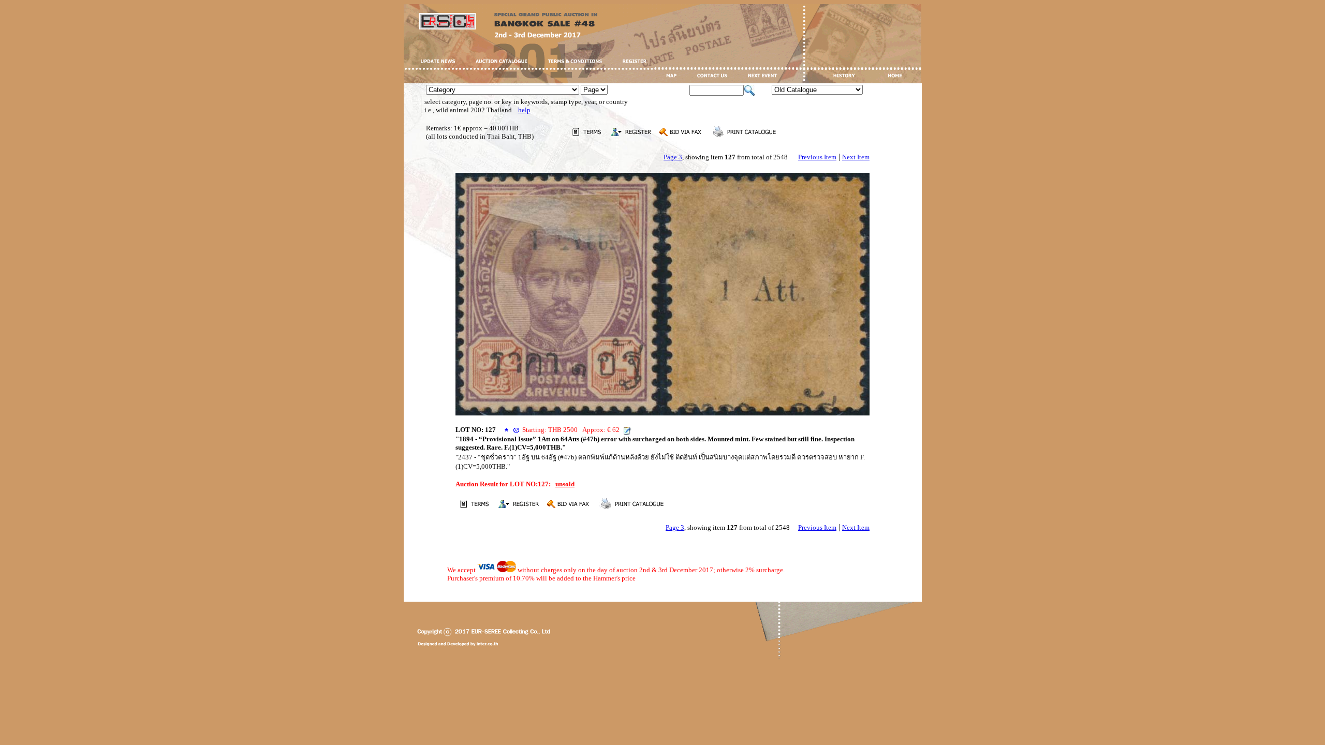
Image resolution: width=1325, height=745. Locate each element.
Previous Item (817, 157)
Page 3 (673, 157)
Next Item (856, 157)
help (524, 110)
